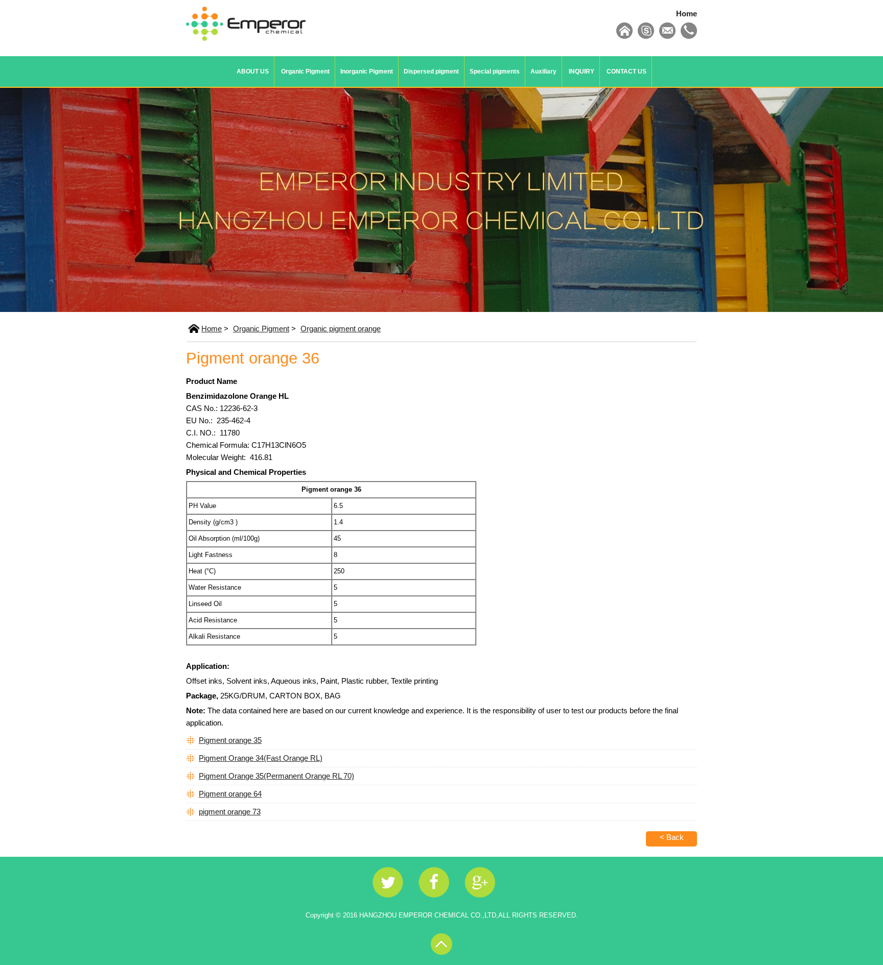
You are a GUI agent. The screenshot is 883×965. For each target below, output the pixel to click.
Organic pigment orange (340, 328)
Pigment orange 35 (230, 740)
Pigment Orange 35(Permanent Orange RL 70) (276, 775)
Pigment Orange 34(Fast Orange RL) (260, 758)
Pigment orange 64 (230, 793)
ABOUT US (253, 71)
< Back (672, 837)
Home (686, 13)
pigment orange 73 (230, 811)
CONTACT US (626, 71)
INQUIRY (581, 71)
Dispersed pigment (431, 71)
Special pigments (495, 71)
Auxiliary (543, 71)
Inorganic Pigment (366, 71)
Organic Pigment (305, 71)
